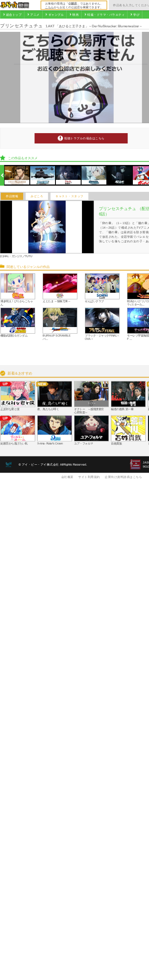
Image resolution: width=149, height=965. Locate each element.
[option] (17, 175)
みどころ (37, 196)
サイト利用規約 (89, 476)
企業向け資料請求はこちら (123, 476)
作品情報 (12, 196)
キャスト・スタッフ (69, 196)
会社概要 (67, 476)
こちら (49, 7)
